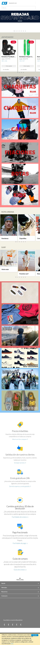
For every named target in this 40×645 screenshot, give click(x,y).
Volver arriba (20, 579)
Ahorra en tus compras (19, 439)
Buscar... (5, 8)
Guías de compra (19, 570)
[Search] (34, 7)
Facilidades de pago (19, 543)
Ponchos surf (23, 274)
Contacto (4, 596)
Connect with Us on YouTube (15, 624)
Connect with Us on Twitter (7, 624)
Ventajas (4, 587)
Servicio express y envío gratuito (19, 486)
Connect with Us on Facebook (11, 624)
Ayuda (3, 583)
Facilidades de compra (19, 517)
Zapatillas (22, 238)
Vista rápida (9, 66)
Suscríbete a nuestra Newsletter (13, 620)
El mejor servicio (19, 463)
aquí (12, 643)
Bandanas (5, 238)
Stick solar (5, 269)
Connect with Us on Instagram (19, 624)
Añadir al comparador (12, 70)
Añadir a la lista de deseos (15, 70)
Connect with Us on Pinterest (3, 624)
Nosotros (4, 591)
